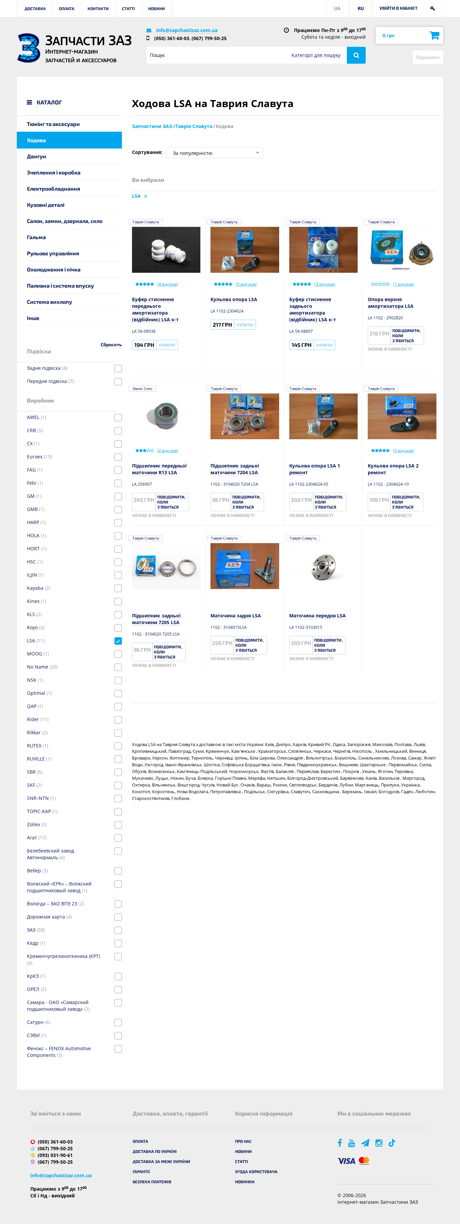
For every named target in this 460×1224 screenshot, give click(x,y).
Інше (33, 318)
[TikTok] (393, 1142)
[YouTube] (352, 1142)
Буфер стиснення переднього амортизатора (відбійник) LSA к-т (155, 309)
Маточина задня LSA (235, 615)
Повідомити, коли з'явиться (406, 335)
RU (361, 8)
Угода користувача (256, 1171)
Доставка (35, 8)
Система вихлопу (49, 301)
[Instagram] (379, 1142)
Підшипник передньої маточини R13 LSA (159, 469)
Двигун (36, 156)
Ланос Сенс (142, 389)
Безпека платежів (152, 1181)
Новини (156, 8)
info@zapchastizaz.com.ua (187, 30)
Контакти (98, 8)
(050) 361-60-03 (171, 38)
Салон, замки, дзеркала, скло (64, 221)
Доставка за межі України (161, 1161)
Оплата (66, 8)
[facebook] (340, 1142)
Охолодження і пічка (53, 269)
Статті (128, 8)
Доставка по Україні (155, 1151)
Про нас (243, 1141)
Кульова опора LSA (233, 299)
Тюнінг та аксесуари (53, 124)
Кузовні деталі (45, 204)
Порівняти (428, 57)
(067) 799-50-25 (209, 38)
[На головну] (28, 48)
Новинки (245, 1181)
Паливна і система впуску (60, 285)
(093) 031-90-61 (55, 1155)
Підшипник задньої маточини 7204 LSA (234, 469)
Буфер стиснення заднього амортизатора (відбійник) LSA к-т (312, 309)
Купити (167, 345)
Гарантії (141, 1171)
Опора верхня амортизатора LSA (391, 302)
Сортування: (147, 152)
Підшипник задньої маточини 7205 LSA (156, 618)
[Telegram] (365, 1142)
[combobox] (214, 152)
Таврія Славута (145, 222)
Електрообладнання (53, 188)
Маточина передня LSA (317, 615)
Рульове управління (53, 253)
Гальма (36, 237)
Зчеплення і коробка (53, 172)
